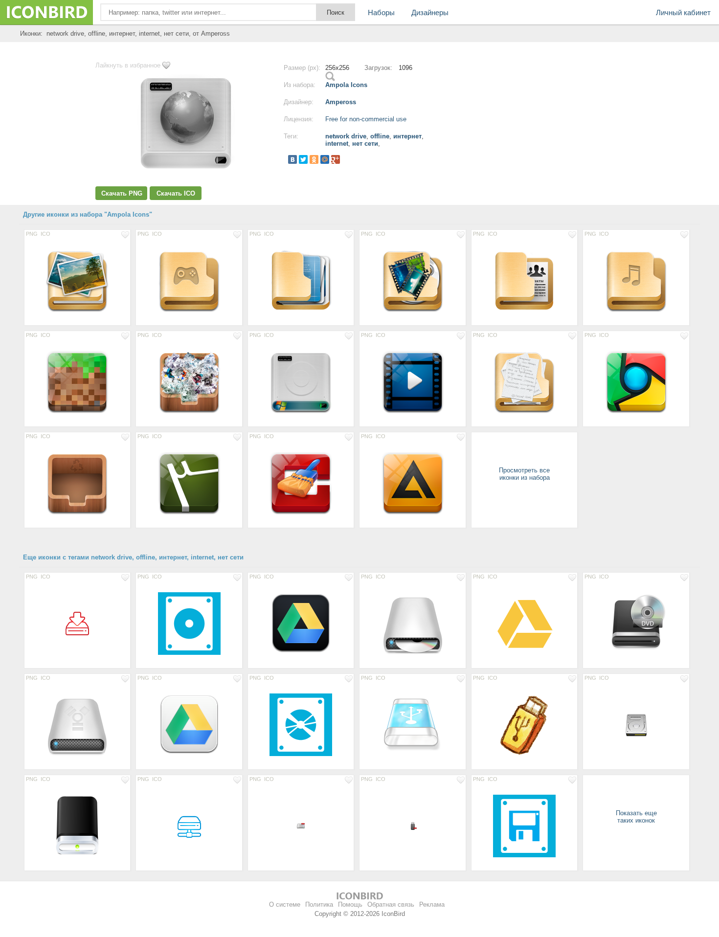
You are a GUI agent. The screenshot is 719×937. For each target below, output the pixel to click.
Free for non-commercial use (365, 119)
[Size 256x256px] (77, 280)
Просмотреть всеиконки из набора (524, 474)
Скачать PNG (121, 193)
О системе (284, 904)
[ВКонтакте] (292, 159)
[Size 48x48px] (77, 623)
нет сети (365, 143)
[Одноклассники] (314, 159)
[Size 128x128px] (412, 623)
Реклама (432, 904)
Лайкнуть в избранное (127, 65)
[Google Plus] (335, 159)
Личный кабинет (683, 12)
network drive (345, 136)
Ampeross (340, 102)
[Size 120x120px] (301, 623)
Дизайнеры (430, 12)
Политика (319, 904)
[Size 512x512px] (189, 623)
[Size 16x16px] (301, 825)
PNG (32, 234)
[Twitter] (303, 159)
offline (379, 136)
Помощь (350, 904)
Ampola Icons (346, 85)
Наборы (381, 12)
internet (336, 143)
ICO (45, 234)
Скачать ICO (176, 193)
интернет (407, 136)
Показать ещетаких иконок (636, 816)
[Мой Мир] (324, 159)
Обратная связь (390, 904)
